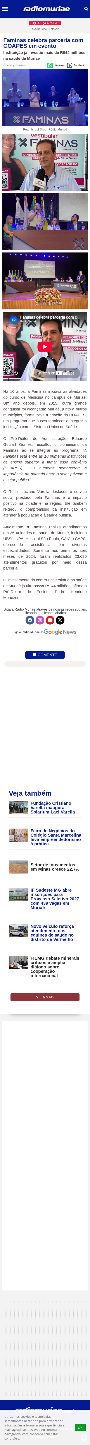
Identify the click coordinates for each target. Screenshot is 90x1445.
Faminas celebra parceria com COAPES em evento (43, 43)
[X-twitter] (60, 620)
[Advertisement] (45, 1156)
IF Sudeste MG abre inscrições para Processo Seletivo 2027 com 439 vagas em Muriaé (55, 899)
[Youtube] (50, 620)
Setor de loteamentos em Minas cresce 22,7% (56, 867)
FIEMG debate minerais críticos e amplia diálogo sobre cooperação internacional (55, 967)
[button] (5, 9)
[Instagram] (40, 620)
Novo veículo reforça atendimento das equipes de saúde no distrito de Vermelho (52, 933)
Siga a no (28, 632)
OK (80, 1428)
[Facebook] (30, 620)
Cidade (55, 29)
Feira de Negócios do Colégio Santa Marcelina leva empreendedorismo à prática (56, 837)
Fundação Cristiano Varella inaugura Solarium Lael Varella (53, 807)
